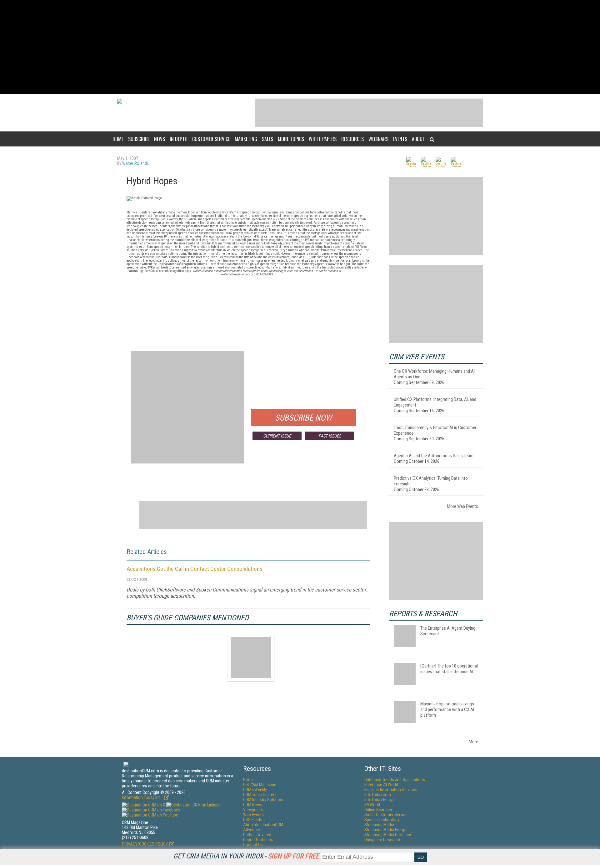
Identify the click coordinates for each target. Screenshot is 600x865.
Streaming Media (379, 824)
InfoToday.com (377, 794)
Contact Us (253, 844)
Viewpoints (253, 809)
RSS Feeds (252, 819)
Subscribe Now (303, 418)
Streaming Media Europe (386, 829)
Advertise (251, 829)
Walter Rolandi (135, 163)
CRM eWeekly (255, 789)
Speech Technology (381, 819)
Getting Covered (257, 834)
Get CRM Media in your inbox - (246, 856)
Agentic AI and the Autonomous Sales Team (433, 455)
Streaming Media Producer (387, 834)
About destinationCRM (263, 824)
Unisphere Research (382, 839)
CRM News (252, 804)
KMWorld (372, 804)
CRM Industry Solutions (263, 799)
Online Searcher (378, 809)
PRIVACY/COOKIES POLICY (145, 844)
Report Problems (258, 839)
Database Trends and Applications (394, 779)
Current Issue (277, 435)
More (473, 742)
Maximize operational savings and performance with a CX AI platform (447, 709)
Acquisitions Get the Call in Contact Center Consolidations (194, 568)
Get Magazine (259, 784)
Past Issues (329, 435)
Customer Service (211, 139)
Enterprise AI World (381, 784)
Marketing (246, 139)
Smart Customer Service (386, 814)
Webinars (378, 139)
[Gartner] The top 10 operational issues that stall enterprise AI (449, 668)
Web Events (253, 814)
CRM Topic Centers (260, 794)
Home (117, 139)
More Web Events (462, 506)
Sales (267, 139)
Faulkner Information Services (390, 789)
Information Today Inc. (142, 797)
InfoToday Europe (380, 799)
